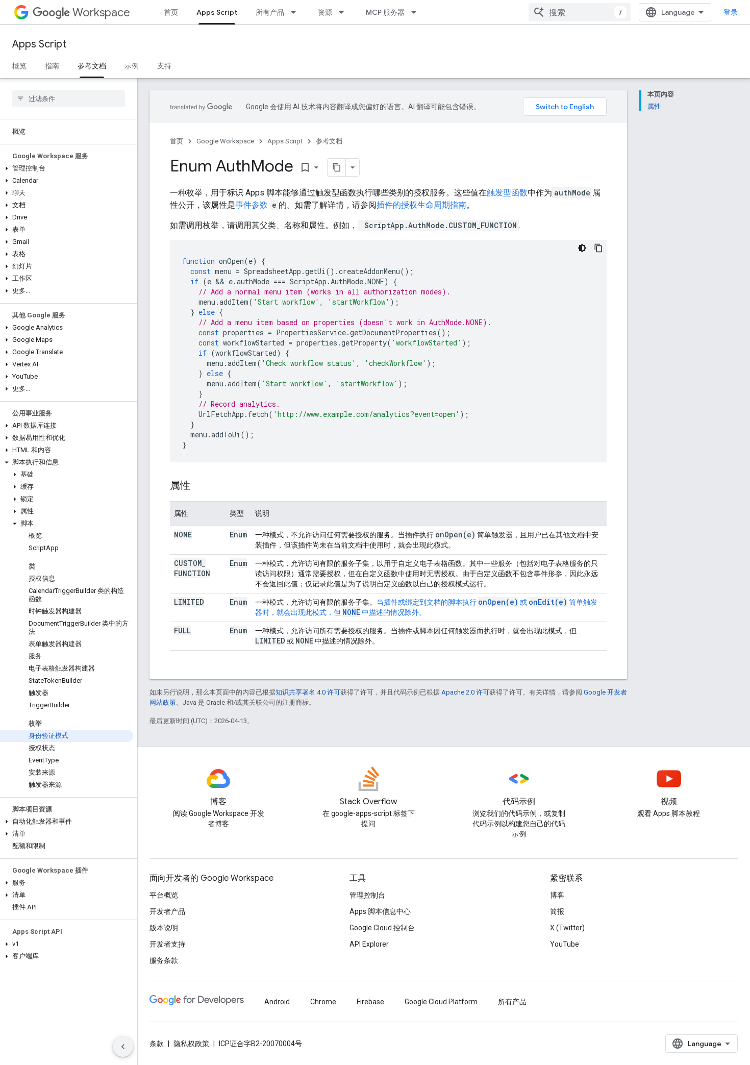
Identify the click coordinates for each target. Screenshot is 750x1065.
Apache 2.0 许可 (465, 692)
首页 (171, 12)
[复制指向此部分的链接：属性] (200, 486)
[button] (66, 168)
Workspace (101, 12)
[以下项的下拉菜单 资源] (344, 12)
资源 (325, 12)
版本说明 (163, 928)
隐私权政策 (191, 1043)
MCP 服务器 (385, 12)
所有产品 (270, 12)
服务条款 (163, 960)
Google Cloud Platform (441, 1002)
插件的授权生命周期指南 (421, 205)
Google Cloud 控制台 (382, 928)
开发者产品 (167, 911)
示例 (131, 65)
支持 (164, 65)
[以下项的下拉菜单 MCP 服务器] (417, 12)
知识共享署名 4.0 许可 (308, 692)
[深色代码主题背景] (582, 248)
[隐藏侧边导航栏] (123, 1046)
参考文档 (92, 65)
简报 (557, 911)
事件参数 (251, 205)
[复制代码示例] (598, 248)
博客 (557, 895)
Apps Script (216, 12)
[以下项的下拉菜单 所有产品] (296, 12)
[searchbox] (68, 98)
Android (277, 1002)
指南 (52, 65)
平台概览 (163, 895)
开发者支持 (167, 944)
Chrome (323, 1002)
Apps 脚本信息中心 (380, 911)
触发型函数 (507, 192)
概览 (19, 65)
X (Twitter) (567, 928)
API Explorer (369, 944)
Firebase (370, 1002)
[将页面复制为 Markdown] (337, 167)
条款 (156, 1043)
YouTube (564, 944)
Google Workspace (225, 141)
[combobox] (580, 12)
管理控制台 (367, 895)
